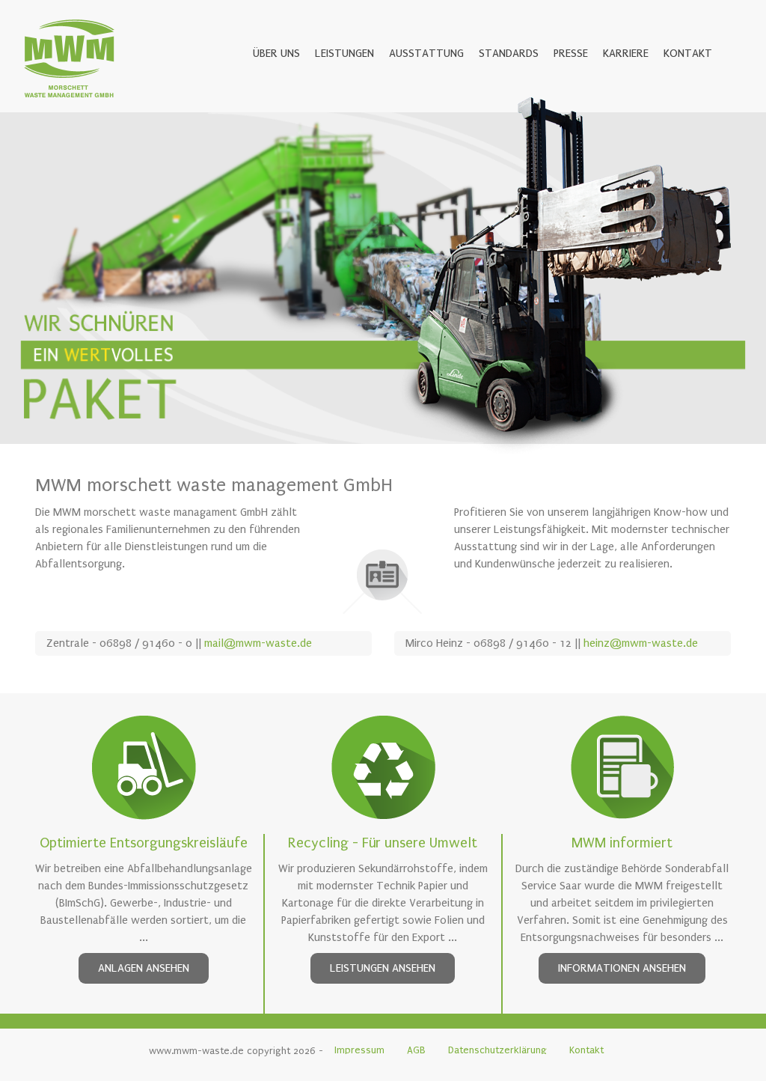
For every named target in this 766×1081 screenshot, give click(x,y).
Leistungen (344, 53)
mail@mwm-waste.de (258, 643)
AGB (416, 1050)
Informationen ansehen (622, 968)
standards (509, 53)
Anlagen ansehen (143, 968)
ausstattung (426, 53)
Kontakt (688, 53)
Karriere (626, 53)
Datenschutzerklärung (497, 1050)
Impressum (359, 1050)
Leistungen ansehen (382, 968)
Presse (571, 53)
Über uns (276, 53)
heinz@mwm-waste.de (640, 643)
